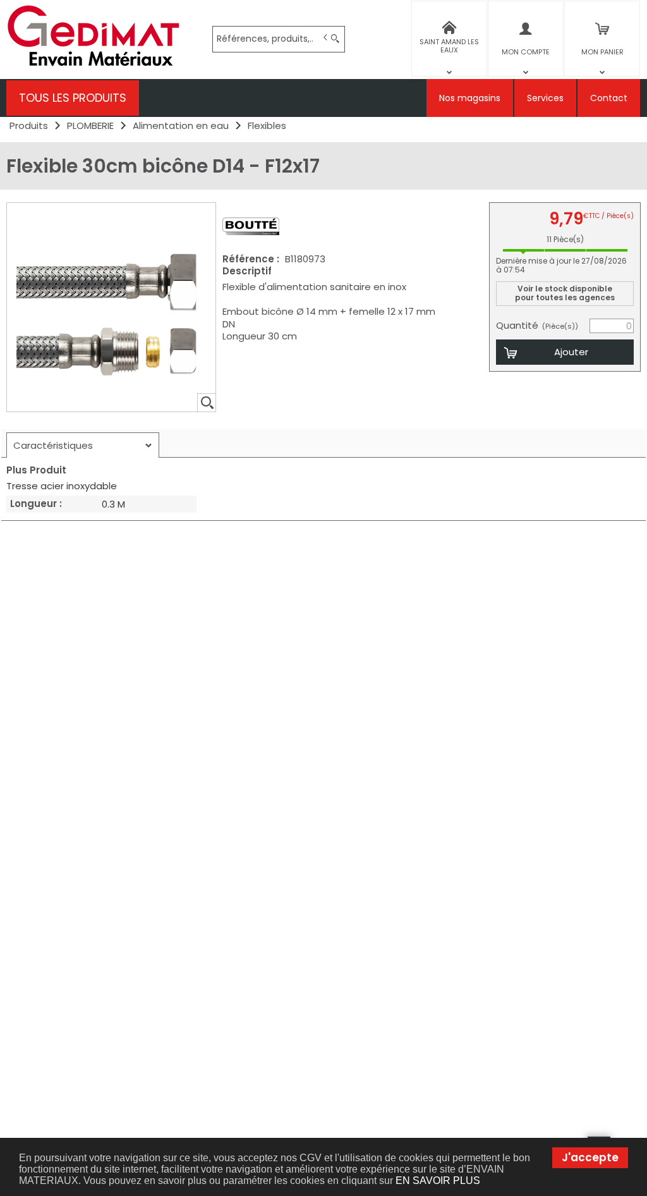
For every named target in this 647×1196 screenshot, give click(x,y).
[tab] (82, 445)
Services (545, 98)
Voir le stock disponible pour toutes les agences (565, 293)
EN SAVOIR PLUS (438, 1180)
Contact (608, 98)
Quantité (537, 325)
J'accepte (590, 1157)
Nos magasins (469, 98)
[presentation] (83, 445)
